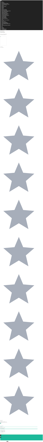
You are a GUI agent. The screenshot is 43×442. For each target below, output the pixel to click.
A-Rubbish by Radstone (4, 12)
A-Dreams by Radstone (4, 22)
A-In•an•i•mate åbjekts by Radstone (6, 25)
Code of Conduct (4, 21)
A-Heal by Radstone (4, 17)
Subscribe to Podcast (4, 9)
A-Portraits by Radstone (4, 14)
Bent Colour (3, 2)
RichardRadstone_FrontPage (5, 3)
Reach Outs (3, 28)
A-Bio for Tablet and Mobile (5, 11)
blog (2, 26)
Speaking (3, 27)
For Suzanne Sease (4, 16)
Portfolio (3, 5)
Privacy (2, 24)
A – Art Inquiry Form (4, 29)
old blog (2, 8)
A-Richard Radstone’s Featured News (6, 23)
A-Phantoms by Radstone (5, 18)
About (2, 19)
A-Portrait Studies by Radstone (5, 15)
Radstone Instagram (4, 6)
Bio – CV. (3, 20)
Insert (7, 441)
